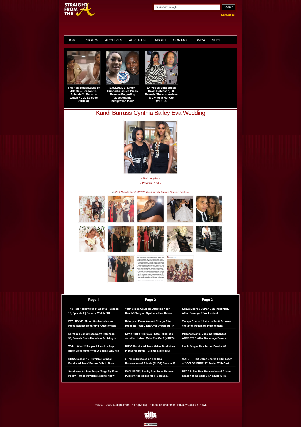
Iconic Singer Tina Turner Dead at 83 (204, 346)
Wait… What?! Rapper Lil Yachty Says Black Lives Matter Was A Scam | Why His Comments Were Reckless (93, 351)
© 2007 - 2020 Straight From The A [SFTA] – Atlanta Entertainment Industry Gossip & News (151, 405)
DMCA (200, 40)
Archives (113, 40)
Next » (157, 183)
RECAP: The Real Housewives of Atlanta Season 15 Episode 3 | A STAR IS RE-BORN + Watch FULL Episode (206, 376)
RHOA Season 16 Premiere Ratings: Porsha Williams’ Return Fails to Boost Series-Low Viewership (91, 363)
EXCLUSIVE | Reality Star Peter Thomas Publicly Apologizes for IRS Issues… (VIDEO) (149, 376)
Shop (217, 40)
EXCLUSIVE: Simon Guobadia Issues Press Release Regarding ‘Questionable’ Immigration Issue (122, 94)
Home (73, 40)
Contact (181, 40)
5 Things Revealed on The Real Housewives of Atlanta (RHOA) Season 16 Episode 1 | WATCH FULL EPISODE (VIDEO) (150, 365)
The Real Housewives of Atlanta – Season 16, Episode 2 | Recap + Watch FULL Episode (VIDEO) (84, 94)
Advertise (138, 40)
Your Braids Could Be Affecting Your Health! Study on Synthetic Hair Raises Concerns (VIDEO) (148, 313)
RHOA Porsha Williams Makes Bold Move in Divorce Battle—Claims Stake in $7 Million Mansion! (150, 351)
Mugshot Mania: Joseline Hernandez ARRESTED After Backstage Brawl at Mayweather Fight (204, 338)
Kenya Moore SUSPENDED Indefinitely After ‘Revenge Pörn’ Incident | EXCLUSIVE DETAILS (205, 313)
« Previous (146, 183)
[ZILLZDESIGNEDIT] (150, 418)
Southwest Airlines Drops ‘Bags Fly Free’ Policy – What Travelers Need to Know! (93, 374)
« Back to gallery (150, 178)
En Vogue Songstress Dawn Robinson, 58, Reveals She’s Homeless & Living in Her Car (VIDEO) (161, 94)
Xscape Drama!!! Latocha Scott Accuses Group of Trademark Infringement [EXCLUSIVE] (206, 325)
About (160, 40)
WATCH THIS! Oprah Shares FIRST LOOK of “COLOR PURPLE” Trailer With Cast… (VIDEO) (207, 363)
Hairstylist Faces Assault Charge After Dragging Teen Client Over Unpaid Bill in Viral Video (149, 325)
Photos (91, 40)
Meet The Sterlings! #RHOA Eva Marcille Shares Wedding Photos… (152, 191)
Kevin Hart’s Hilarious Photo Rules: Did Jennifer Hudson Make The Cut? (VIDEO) (150, 336)
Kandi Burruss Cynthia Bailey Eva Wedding (150, 112)
